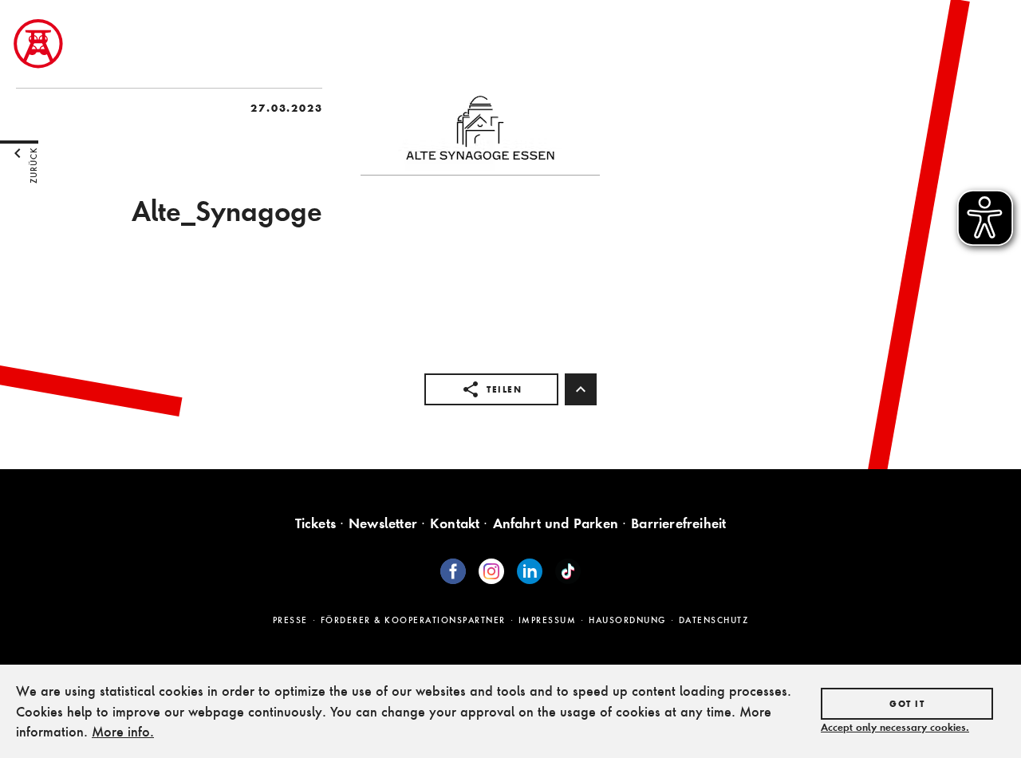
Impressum (547, 620)
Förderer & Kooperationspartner (413, 620)
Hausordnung (627, 620)
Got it (906, 703)
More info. (123, 731)
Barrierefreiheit (678, 523)
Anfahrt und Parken (556, 523)
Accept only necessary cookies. (895, 726)
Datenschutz (714, 620)
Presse (290, 620)
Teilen (504, 389)
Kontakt (454, 523)
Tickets (315, 523)
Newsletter (383, 523)
